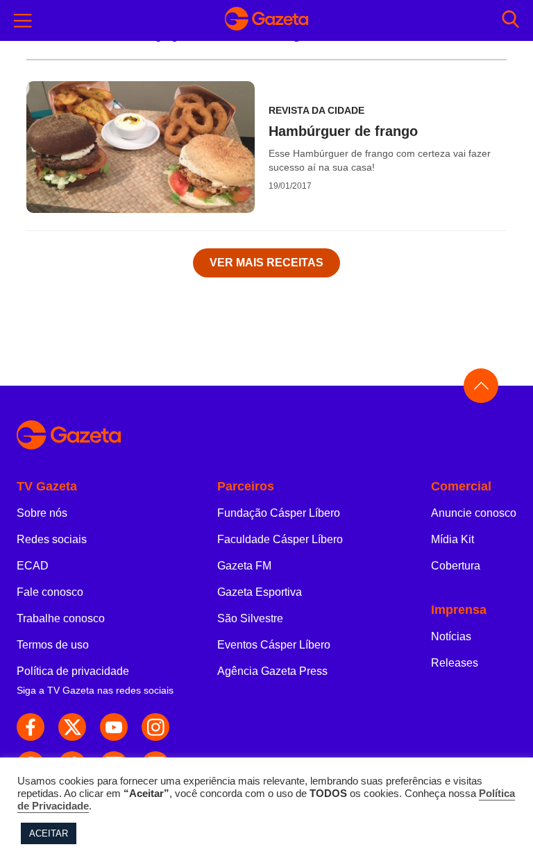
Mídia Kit (452, 539)
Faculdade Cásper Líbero (280, 539)
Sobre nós (42, 513)
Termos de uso (53, 645)
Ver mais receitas (266, 262)
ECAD (33, 566)
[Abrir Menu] (23, 21)
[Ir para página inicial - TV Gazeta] (266, 20)
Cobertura (455, 566)
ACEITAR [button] (48, 833)
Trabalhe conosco (61, 618)
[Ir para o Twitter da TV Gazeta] (72, 727)
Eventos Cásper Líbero (273, 645)
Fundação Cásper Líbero (278, 513)
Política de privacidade (73, 671)
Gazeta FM (244, 566)
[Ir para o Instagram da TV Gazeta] (155, 727)
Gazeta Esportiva (259, 592)
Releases (454, 663)
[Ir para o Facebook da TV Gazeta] (30, 727)
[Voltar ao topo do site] (481, 385)
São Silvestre (250, 618)
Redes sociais (52, 539)
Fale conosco (50, 592)
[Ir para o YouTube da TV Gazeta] (114, 727)
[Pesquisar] (510, 20)
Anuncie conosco (473, 513)
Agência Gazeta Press (272, 671)
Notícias (451, 636)
